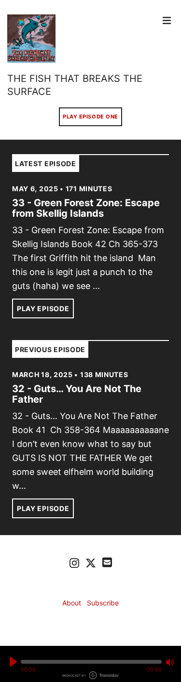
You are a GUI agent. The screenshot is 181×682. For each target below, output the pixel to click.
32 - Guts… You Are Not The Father (76, 394)
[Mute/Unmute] (170, 662)
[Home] (82, 38)
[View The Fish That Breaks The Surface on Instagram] (74, 562)
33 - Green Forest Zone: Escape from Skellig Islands (86, 208)
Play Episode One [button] (90, 116)
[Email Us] (107, 561)
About (71, 603)
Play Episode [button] (43, 308)
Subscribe (103, 603)
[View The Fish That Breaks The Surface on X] (91, 562)
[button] (91, 662)
